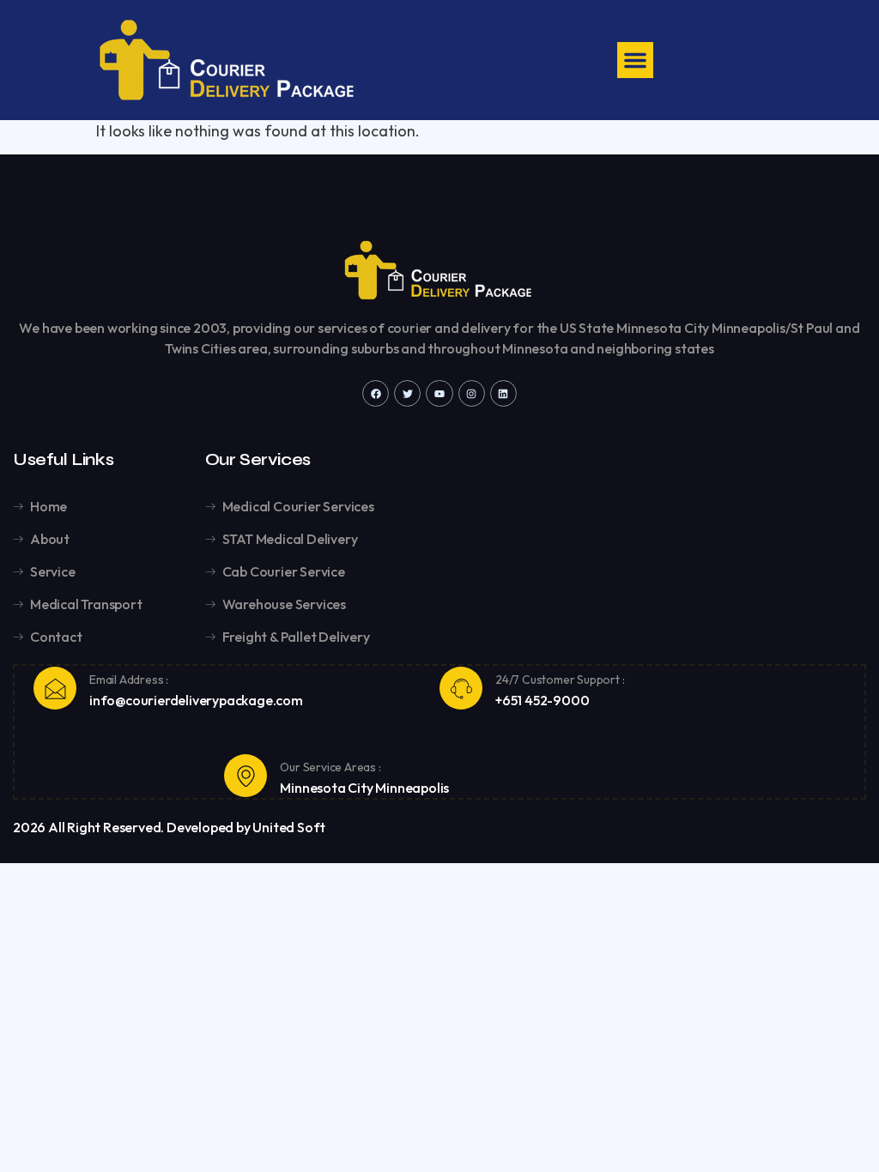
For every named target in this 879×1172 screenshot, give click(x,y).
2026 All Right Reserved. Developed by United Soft (169, 827)
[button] (635, 60)
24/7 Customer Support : (559, 679)
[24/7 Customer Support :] (461, 688)
